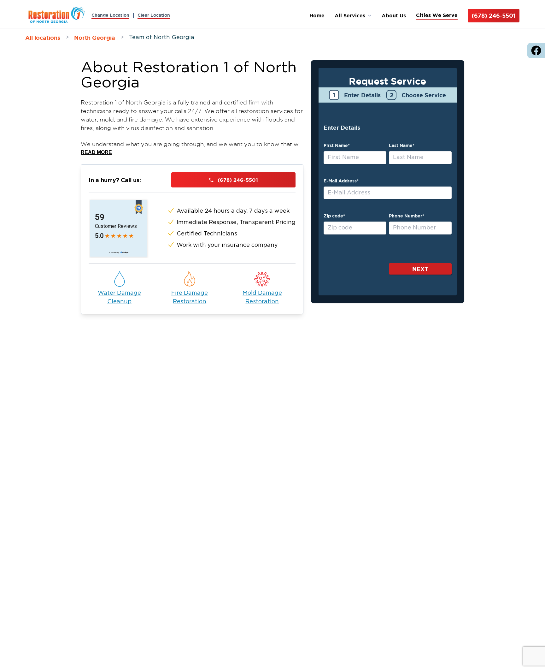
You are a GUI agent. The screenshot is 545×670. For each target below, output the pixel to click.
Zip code (334, 215)
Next (420, 269)
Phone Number (406, 215)
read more (96, 152)
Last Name (401, 145)
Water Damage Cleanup (119, 297)
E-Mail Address (341, 180)
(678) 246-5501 (494, 15)
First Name (337, 145)
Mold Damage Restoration (262, 297)
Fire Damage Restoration (189, 297)
